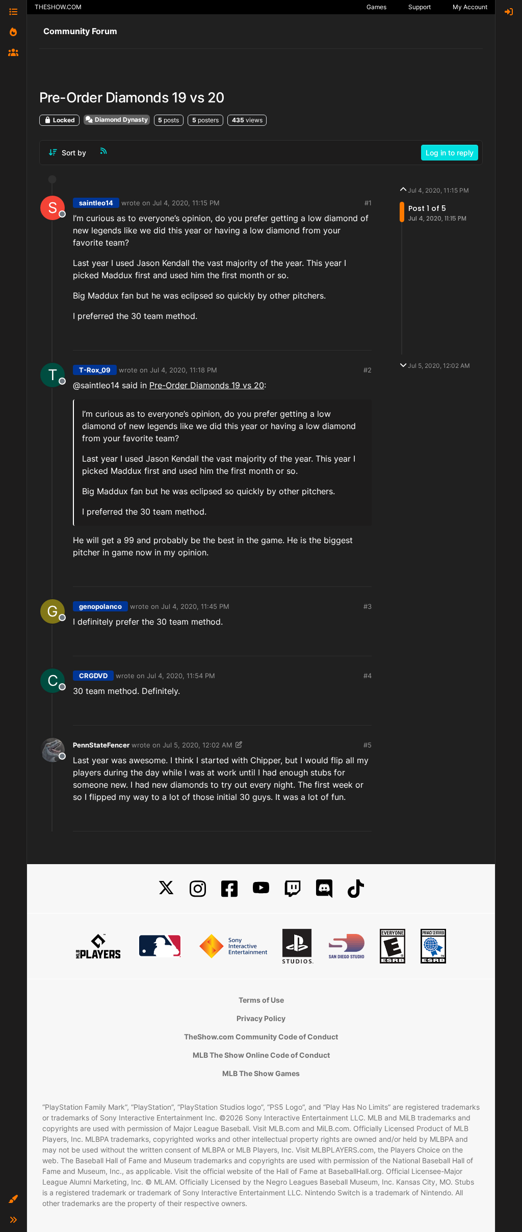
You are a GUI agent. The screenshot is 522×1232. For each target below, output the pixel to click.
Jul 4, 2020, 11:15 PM (186, 203)
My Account (470, 7)
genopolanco (100, 606)
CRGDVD (93, 676)
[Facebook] (229, 888)
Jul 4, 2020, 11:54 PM (181, 676)
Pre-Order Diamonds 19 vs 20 (206, 385)
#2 (367, 370)
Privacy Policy (261, 1018)
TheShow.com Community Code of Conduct (261, 1036)
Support (419, 7)
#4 (367, 676)
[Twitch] (292, 888)
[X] (166, 888)
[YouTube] (261, 888)
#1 (368, 203)
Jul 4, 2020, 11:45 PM (195, 606)
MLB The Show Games (261, 1073)
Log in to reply (450, 152)
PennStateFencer (101, 745)
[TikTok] (356, 888)
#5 (367, 745)
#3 (367, 606)
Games (376, 7)
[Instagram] (198, 888)
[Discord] (324, 888)
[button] (13, 1199)
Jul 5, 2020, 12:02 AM (197, 745)
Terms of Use (261, 1000)
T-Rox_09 (95, 370)
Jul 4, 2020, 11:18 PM (183, 370)
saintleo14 (96, 203)
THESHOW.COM (58, 7)
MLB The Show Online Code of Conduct (261, 1055)
